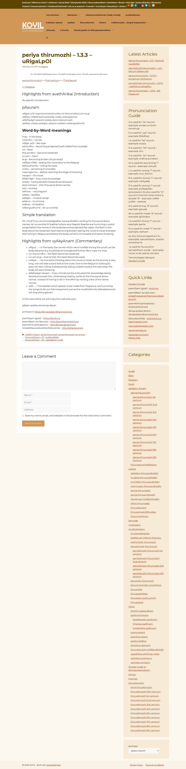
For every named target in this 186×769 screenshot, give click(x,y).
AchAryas (53, 2)
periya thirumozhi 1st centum (71, 334)
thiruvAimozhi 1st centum (145, 696)
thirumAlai (136, 589)
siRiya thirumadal (140, 503)
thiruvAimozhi (87, 22)
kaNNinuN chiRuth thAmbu (146, 538)
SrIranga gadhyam (143, 624)
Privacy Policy (136, 765)
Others (102, 22)
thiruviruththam (139, 516)
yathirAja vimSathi (140, 662)
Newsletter (112, 6)
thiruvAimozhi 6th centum (145, 717)
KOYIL (33, 25)
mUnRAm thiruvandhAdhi (145, 482)
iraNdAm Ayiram (54, 22)
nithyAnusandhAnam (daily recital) (103, 15)
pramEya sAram (139, 637)
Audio (131, 371)
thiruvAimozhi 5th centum (145, 713)
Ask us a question (76, 6)
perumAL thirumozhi (142, 581)
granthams (112, 2)
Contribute (101, 6)
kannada (133, 520)
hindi (131, 384)
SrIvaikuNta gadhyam (144, 628)
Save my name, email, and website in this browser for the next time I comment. (68, 415)
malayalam (134, 525)
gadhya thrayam (140, 615)
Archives (133, 746)
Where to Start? (39, 2)
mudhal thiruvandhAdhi (144, 477)
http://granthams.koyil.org (64, 321)
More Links (134, 338)
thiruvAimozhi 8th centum (145, 726)
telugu (132, 674)
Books (122, 2)
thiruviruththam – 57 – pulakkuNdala (41, 337)
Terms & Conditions (155, 765)
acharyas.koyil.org (138, 306)
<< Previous (28, 87)
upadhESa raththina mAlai (145, 654)
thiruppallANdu (139, 594)
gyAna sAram (138, 632)
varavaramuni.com (138, 334)
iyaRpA (71, 22)
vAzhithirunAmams (141, 658)
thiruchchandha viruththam (146, 585)
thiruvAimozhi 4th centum (145, 709)
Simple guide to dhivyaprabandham (92, 30)
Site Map (130, 2)
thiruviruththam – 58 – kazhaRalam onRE (44, 340)
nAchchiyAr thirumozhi (143, 542)
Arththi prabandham (142, 611)
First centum (52, 80)
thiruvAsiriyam (138, 508)
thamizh (133, 679)
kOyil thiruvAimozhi (141, 687)
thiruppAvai (137, 602)
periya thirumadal (140, 490)
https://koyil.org (51, 318)
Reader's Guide (136, 261)
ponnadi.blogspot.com (140, 326)
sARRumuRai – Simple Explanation (128, 22)
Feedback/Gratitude (57, 6)
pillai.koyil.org (154, 318)
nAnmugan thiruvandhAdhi (146, 486)
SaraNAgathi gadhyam (145, 619)
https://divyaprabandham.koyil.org (53, 312)
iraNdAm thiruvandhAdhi (144, 473)
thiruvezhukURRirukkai (143, 512)
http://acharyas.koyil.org (63, 324)
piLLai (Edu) (64, 2)
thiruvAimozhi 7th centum (145, 722)
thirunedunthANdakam (144, 464)
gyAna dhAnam (143, 2)
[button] (47, 38)
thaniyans (72, 15)
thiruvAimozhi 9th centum (145, 730)
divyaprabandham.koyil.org (143, 314)
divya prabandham (97, 2)
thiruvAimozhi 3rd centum (145, 704)
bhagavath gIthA (79, 2)
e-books (64, 30)
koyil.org (153, 288)
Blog (131, 375)
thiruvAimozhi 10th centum (146, 691)
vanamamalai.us (137, 330)
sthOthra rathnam (140, 645)
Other (131, 606)
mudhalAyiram (132, 15)
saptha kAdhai (138, 641)
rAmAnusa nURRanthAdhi (145, 499)
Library (122, 6)
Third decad (69, 80)
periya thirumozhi (32, 80)
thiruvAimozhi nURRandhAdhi (147, 649)
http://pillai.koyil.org (72, 328)
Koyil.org (26, 2)
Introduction (52, 15)
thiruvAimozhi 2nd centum (145, 700)
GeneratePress (53, 765)
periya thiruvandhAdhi (143, 495)
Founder (90, 6)
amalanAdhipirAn (140, 533)
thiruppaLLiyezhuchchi (143, 598)
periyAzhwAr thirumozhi (144, 546)
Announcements (38, 6)
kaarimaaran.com (138, 321)
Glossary (50, 30)
